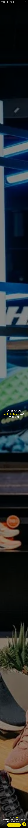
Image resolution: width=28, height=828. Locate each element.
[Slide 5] (17, 817)
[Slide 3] (14, 817)
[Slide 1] (11, 817)
